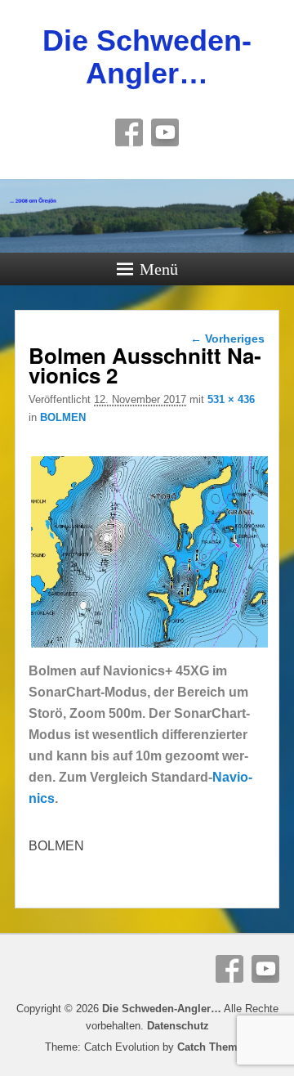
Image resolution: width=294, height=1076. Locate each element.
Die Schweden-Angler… (147, 57)
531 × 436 (231, 399)
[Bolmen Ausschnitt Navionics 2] (149, 650)
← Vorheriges (227, 338)
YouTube (165, 132)
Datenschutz (178, 1026)
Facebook (129, 132)
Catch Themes (213, 1047)
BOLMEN (63, 417)
